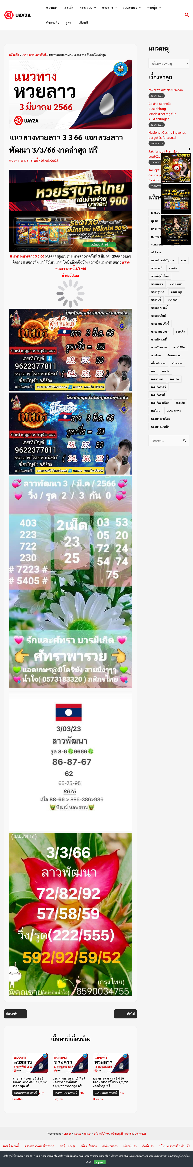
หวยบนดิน (157, 284)
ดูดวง (69, 23)
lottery (155, 212)
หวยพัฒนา (176, 284)
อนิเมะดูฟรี (117, 1133)
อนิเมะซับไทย (101, 1133)
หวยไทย (156, 355)
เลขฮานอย (157, 379)
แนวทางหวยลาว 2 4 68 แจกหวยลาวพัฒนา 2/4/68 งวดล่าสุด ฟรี (110, 1082)
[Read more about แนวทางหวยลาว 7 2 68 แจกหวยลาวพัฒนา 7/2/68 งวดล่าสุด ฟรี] (30, 1062)
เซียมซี (83, 23)
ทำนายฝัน (53, 23)
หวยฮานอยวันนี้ (160, 323)
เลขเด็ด (69, 7)
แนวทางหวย (174, 410)
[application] (94, 7)
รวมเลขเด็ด (158, 244)
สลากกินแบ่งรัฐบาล (162, 260)
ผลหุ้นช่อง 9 (67, 1146)
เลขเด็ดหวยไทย (160, 402)
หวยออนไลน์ (158, 315)
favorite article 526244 (166, 89)
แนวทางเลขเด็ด (160, 426)
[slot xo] (70, 230)
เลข (153, 371)
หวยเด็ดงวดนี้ (159, 339)
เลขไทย (155, 410)
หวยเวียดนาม (159, 347)
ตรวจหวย (86, 7)
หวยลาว (107, 7)
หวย (183, 260)
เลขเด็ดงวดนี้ (158, 387)
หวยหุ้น (152, 7)
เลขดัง (165, 371)
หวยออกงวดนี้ (159, 307)
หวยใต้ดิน (179, 347)
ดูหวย (154, 220)
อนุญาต (99, 1162)
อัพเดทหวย (174, 355)
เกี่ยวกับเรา (130, 1146)
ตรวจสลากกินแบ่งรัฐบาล (39, 1146)
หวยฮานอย (130, 7)
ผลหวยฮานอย (159, 236)
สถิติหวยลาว (110, 1146)
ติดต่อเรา (148, 1146)
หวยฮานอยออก (160, 331)
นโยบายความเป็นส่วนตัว (174, 1146)
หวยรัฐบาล (157, 292)
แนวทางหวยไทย (160, 418)
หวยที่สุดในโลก (160, 276)
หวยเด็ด (180, 331)
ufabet (67, 1133)
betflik (129, 1133)
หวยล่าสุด (176, 292)
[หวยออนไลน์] (70, 189)
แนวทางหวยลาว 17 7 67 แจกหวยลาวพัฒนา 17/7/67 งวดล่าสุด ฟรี (69, 1082)
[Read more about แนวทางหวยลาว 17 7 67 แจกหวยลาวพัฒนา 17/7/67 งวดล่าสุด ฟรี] (70, 1062)
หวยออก (173, 299)
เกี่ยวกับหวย (158, 363)
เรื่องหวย (177, 363)
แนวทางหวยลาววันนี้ (34, 54)
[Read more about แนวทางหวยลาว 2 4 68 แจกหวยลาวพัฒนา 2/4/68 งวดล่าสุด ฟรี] (111, 1062)
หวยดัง (173, 268)
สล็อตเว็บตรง (88, 1146)
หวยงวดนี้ (156, 268)
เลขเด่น (180, 402)
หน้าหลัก (51, 7)
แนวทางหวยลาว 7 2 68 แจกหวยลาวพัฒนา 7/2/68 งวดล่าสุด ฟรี (29, 1082)
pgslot (87, 1133)
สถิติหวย (156, 252)
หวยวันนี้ (156, 299)
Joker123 (140, 1133)
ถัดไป (131, 1014)
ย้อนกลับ (12, 1014)
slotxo (77, 1133)
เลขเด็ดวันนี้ (158, 394)
